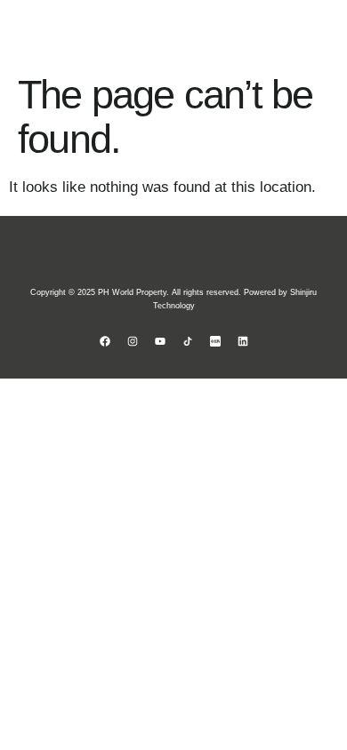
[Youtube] (160, 341)
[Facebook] (105, 341)
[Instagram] (132, 341)
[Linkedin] (243, 341)
